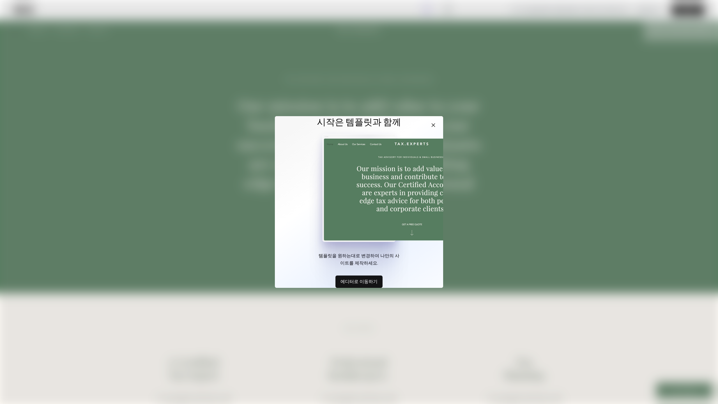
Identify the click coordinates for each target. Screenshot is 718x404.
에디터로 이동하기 (359, 281)
